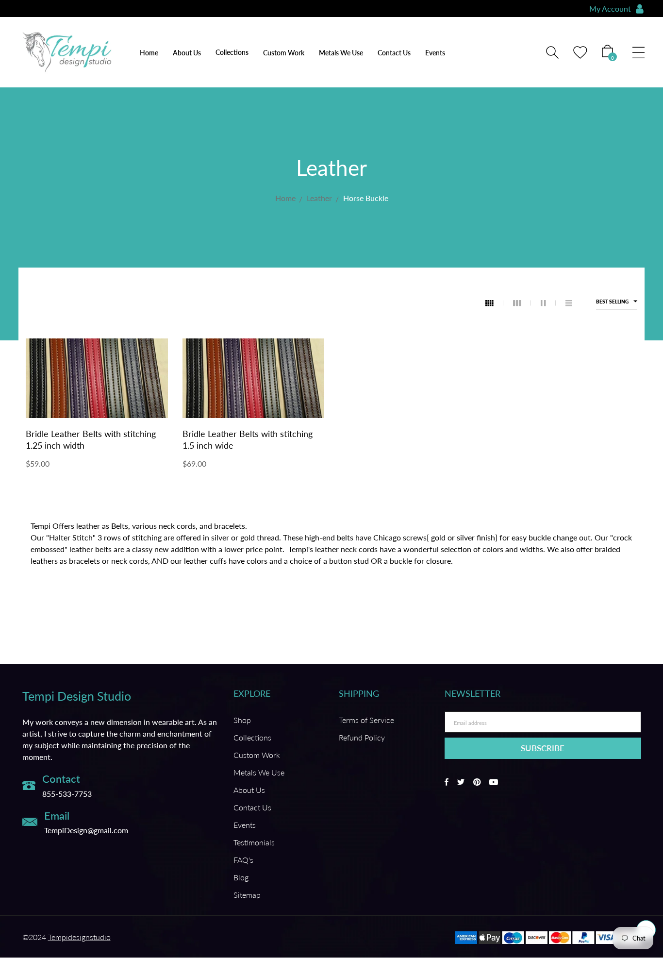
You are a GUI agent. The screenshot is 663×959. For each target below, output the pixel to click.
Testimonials (254, 842)
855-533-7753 (67, 793)
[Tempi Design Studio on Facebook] (446, 782)
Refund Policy (362, 737)
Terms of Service (366, 719)
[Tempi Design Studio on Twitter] (460, 782)
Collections (252, 737)
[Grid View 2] (548, 303)
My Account (610, 8)
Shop (242, 719)
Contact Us (394, 53)
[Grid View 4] (494, 303)
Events (435, 53)
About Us (187, 53)
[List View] (568, 303)
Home (149, 53)
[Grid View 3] (522, 303)
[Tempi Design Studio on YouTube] (493, 782)
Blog (241, 877)
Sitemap (247, 894)
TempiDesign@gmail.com (86, 830)
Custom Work (283, 53)
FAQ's (243, 859)
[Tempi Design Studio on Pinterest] (477, 782)
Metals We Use (341, 53)
